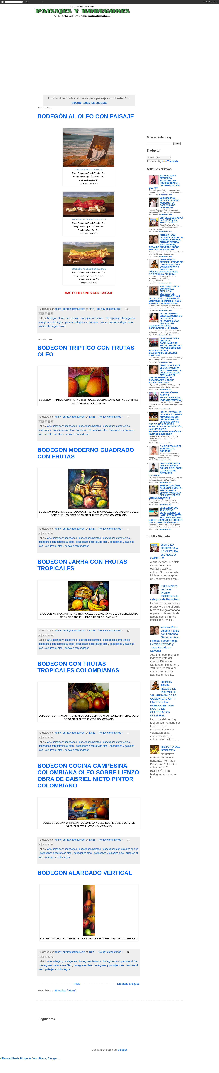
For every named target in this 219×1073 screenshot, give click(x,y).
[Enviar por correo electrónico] (39, 313)
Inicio (77, 983)
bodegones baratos (90, 426)
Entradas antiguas (128, 983)
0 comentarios (163, 194)
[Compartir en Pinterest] (52, 313)
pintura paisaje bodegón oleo (116, 322)
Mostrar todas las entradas (89, 102)
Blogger (122, 1049)
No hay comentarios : (109, 308)
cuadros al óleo (54, 434)
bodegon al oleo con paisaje (63, 318)
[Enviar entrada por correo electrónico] (126, 308)
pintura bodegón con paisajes (82, 322)
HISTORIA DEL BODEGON (170, 748)
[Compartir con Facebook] (49, 313)
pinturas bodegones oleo (52, 326)
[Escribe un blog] (42, 313)
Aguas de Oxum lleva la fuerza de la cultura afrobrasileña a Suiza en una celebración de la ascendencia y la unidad (165, 321)
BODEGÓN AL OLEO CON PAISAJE (85, 116)
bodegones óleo (83, 853)
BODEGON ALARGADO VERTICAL (84, 873)
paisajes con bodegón (51, 322)
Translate (172, 161)
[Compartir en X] (46, 313)
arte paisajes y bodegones (62, 426)
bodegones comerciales (116, 426)
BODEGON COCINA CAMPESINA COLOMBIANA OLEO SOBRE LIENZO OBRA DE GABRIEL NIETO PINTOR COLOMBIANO (88, 775)
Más (170, 194)
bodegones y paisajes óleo (109, 853)
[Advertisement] (99, 33)
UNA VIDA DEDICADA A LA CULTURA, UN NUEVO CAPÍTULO (171, 220)
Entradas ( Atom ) (65, 990)
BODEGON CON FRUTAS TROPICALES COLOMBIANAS (78, 667)
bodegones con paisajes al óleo (56, 430)
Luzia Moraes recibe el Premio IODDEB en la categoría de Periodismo (169, 203)
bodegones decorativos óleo (92, 430)
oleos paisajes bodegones (120, 318)
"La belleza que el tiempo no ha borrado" (171, 448)
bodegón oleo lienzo (92, 318)
